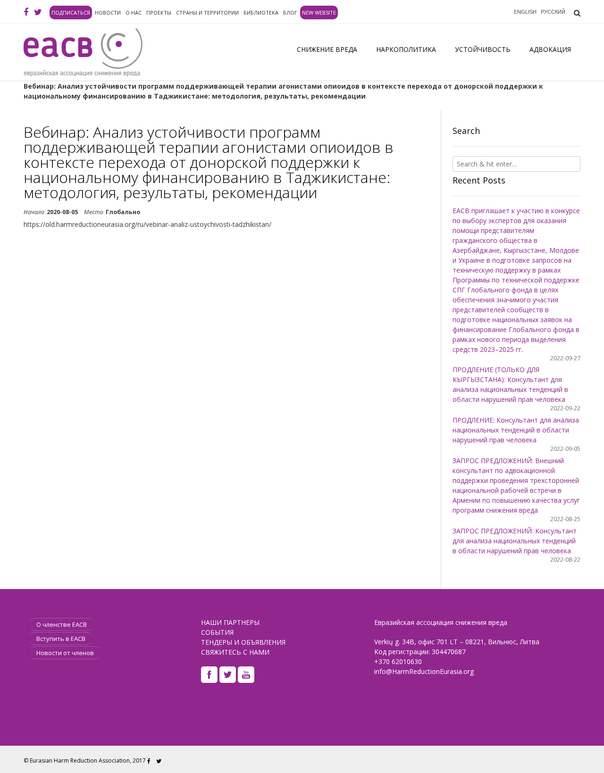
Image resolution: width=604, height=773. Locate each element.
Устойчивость (483, 49)
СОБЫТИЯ (217, 632)
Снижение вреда (327, 49)
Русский (553, 12)
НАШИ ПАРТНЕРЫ (230, 622)
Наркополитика (406, 49)
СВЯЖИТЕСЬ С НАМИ (235, 652)
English (525, 12)
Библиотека (260, 12)
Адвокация (550, 49)
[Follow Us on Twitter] (38, 12)
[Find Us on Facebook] (26, 12)
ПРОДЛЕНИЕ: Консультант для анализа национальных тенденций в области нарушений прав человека (516, 430)
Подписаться (70, 12)
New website (319, 12)
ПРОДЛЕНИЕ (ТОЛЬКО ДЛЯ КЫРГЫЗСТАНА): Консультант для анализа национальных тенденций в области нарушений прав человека (510, 384)
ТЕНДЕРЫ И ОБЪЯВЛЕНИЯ (243, 642)
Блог (290, 12)
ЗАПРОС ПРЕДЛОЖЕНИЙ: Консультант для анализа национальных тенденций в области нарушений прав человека (515, 540)
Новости (108, 12)
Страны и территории (207, 12)
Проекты (158, 12)
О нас (134, 12)
